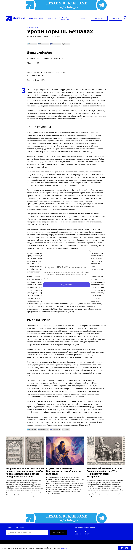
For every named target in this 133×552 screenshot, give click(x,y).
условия (64, 548)
